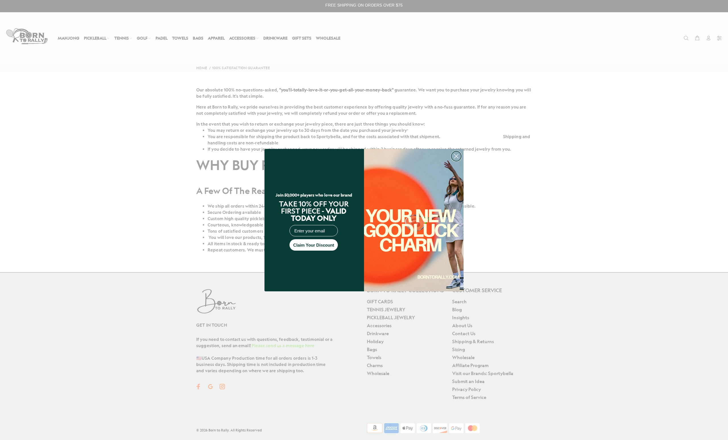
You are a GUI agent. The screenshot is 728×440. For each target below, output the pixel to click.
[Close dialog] (456, 156)
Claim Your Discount (313, 245)
